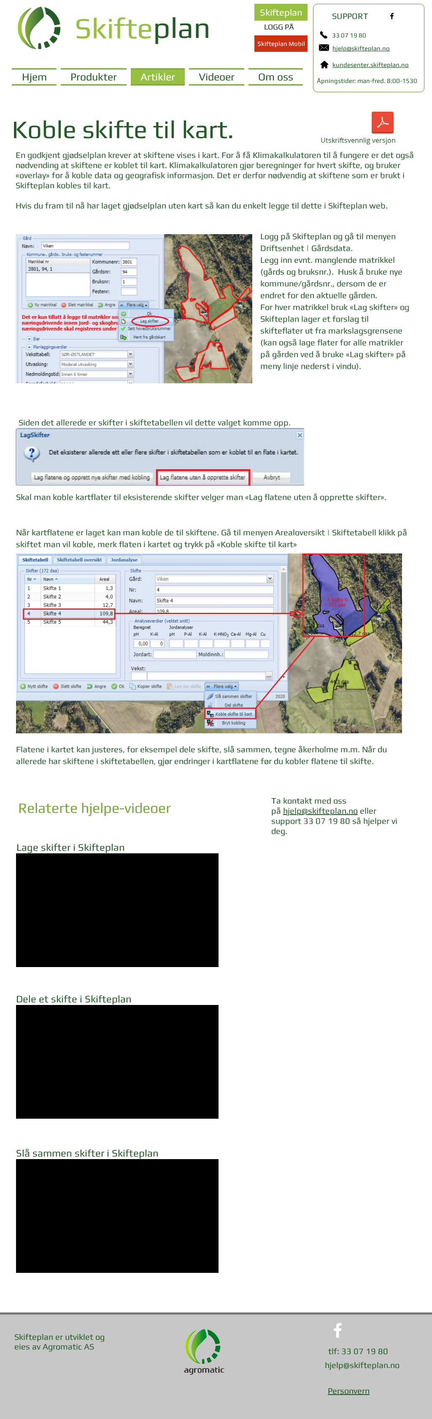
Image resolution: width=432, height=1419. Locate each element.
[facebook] (392, 16)
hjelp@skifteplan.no (320, 810)
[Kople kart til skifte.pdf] (382, 124)
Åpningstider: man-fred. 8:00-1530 (367, 80)
